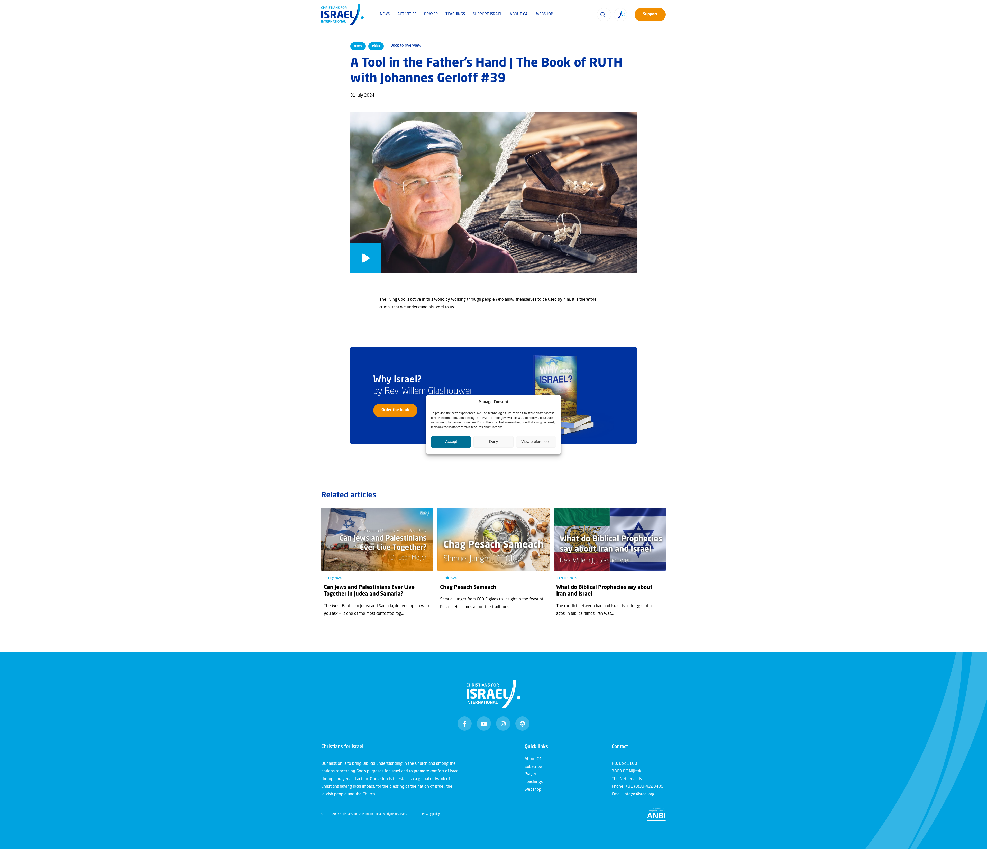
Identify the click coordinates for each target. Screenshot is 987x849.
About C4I (519, 14)
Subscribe (533, 767)
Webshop (544, 14)
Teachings (455, 14)
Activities (406, 14)
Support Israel (487, 14)
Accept (451, 441)
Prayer (431, 14)
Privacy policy (431, 814)
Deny (493, 441)
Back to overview (406, 46)
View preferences (536, 441)
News (385, 14)
